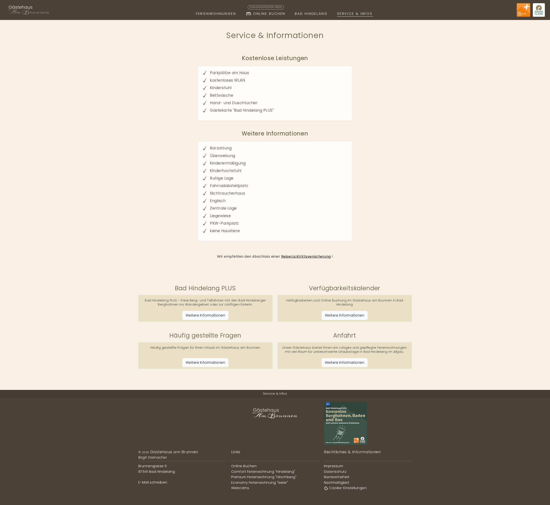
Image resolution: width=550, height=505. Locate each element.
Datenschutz (335, 471)
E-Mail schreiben (152, 482)
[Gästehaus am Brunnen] (28, 10)
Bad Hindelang (311, 13)
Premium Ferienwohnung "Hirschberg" (263, 477)
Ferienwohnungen (216, 13)
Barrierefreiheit (337, 477)
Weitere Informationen (205, 315)
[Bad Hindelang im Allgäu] (539, 10)
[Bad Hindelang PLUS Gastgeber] (523, 10)
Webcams (240, 487)
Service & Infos (355, 13)
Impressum (333, 466)
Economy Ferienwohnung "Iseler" (259, 482)
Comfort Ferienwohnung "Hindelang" (263, 471)
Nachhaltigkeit (336, 482)
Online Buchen (267, 12)
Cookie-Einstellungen (347, 487)
